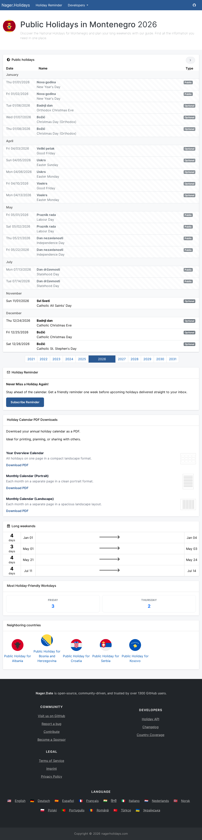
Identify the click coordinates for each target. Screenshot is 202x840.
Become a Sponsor (51, 740)
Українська (151, 810)
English (20, 801)
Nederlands (160, 801)
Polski (52, 810)
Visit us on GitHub (51, 716)
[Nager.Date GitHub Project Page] (194, 5)
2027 (122, 359)
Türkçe (126, 810)
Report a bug (51, 724)
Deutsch (44, 801)
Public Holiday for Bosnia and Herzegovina (47, 656)
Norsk (185, 801)
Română (103, 810)
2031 (172, 359)
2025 (82, 359)
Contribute (52, 732)
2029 (147, 359)
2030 (160, 359)
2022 (44, 359)
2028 (134, 359)
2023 (56, 359)
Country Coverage (150, 735)
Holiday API (150, 719)
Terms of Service (51, 761)
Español (68, 801)
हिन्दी (114, 801)
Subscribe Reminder (25, 402)
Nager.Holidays (16, 5)
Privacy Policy (51, 776)
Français (92, 801)
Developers (77, 5)
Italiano (134, 801)
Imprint (51, 769)
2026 (102, 359)
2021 (31, 359)
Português (76, 810)
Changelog (150, 727)
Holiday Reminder (49, 5)
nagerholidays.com (114, 833)
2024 (69, 359)
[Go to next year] (190, 60)
